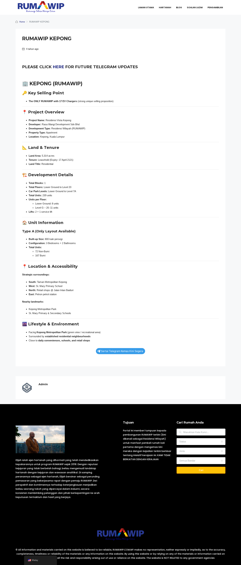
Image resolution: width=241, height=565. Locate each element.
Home (22, 22)
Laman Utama (146, 7)
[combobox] (201, 441)
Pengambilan (215, 7)
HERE (58, 66)
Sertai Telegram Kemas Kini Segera (122, 351)
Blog (179, 7)
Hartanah (165, 7)
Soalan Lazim (195, 7)
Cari (201, 470)
